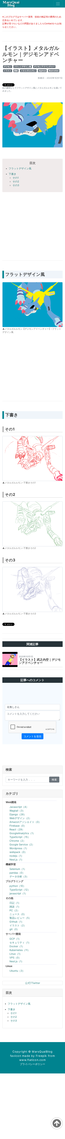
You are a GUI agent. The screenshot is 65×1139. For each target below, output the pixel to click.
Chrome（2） (17, 840)
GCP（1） (15, 938)
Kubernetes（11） (19, 950)
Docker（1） (16, 946)
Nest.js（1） (16, 859)
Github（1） (16, 921)
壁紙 (16, 70)
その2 (15, 181)
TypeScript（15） (19, 837)
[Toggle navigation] (57, 4)
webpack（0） (18, 852)
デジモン (7, 66)
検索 (54, 779)
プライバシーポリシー (32, 1064)
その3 (15, 185)
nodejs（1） (16, 855)
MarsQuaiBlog (11, 3)
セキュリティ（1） (20, 942)
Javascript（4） (19, 806)
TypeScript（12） (19, 889)
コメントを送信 (32, 736)
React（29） (16, 829)
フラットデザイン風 (22, 66)
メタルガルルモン (28, 70)
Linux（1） (15, 953)
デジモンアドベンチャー (44, 66)
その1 (15, 177)
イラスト (7, 70)
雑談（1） (15, 906)
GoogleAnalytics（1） (22, 833)
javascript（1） (18, 893)
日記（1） (15, 902)
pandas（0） (17, 872)
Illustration (54, 70)
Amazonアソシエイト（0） (25, 821)
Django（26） (17, 814)
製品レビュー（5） (20, 917)
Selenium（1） (17, 869)
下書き (12, 173)
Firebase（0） (17, 825)
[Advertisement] (32, 225)
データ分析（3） (19, 876)
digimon (42, 70)
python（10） (17, 885)
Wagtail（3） (17, 810)
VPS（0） (15, 957)
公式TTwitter (32, 983)
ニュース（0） (17, 914)
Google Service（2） (21, 844)
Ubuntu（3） (17, 970)
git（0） (14, 929)
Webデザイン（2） (20, 818)
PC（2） (14, 910)
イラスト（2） (17, 925)
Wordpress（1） (18, 848)
